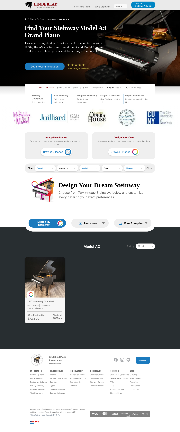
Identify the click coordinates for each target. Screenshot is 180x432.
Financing (134, 382)
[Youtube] (128, 360)
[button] (90, 223)
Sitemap (83, 409)
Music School (135, 385)
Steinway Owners (97, 382)
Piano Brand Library (117, 389)
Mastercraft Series (77, 375)
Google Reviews (96, 378)
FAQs (112, 382)
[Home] (26, 19)
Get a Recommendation (45, 66)
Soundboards (75, 382)
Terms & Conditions (63, 409)
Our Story (133, 375)
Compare (73, 385)
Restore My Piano (81, 6)
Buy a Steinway (102, 6)
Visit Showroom (36, 393)
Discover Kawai (116, 393)
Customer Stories (97, 375)
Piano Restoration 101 (78, 378)
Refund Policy (48, 409)
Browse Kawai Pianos (58, 378)
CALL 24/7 (143, 4)
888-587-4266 (55, 363)
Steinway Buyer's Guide (119, 375)
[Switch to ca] (37, 422)
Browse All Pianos (57, 375)
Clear (149, 168)
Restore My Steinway (38, 382)
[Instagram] (122, 360)
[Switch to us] (32, 422)
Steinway (51, 19)
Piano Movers (135, 378)
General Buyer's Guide (119, 378)
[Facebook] (116, 360)
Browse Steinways (57, 393)
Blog (111, 385)
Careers (75, 409)
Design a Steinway (37, 389)
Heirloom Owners (97, 385)
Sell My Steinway (37, 385)
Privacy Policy (36, 409)
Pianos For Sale (37, 19)
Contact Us (143, 360)
